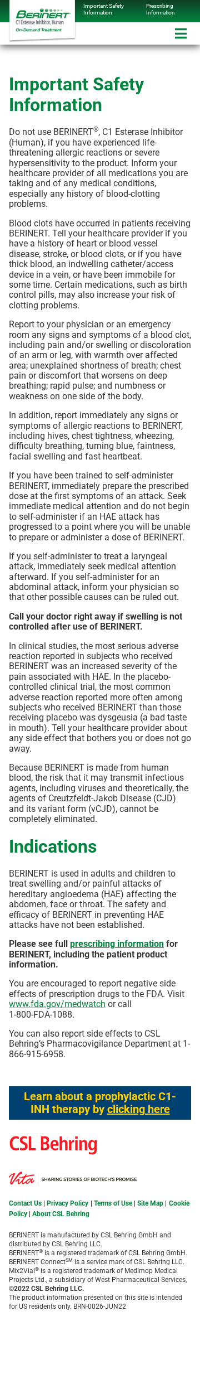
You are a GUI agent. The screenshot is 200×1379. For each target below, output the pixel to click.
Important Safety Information (103, 9)
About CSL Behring (60, 1214)
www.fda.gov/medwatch (57, 1004)
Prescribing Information (160, 9)
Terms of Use (113, 1203)
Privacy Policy (67, 1203)
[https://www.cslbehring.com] (63, 1166)
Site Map (150, 1203)
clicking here (138, 1109)
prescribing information (117, 943)
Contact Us (25, 1203)
